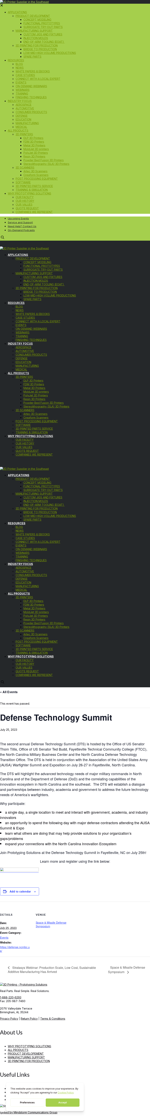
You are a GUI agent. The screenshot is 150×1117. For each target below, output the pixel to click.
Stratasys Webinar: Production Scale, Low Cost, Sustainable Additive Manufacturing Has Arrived (52, 969)
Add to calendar (20, 891)
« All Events (9, 692)
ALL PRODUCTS (18, 1050)
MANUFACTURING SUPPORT (26, 1057)
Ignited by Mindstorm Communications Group (28, 1112)
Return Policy (29, 1018)
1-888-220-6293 (10, 997)
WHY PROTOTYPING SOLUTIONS (29, 1046)
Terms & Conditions (52, 1018)
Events (4, 937)
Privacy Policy (9, 1018)
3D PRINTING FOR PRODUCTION (29, 1061)
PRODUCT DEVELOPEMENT (26, 1053)
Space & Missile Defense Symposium (51, 924)
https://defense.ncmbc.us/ (15, 949)
